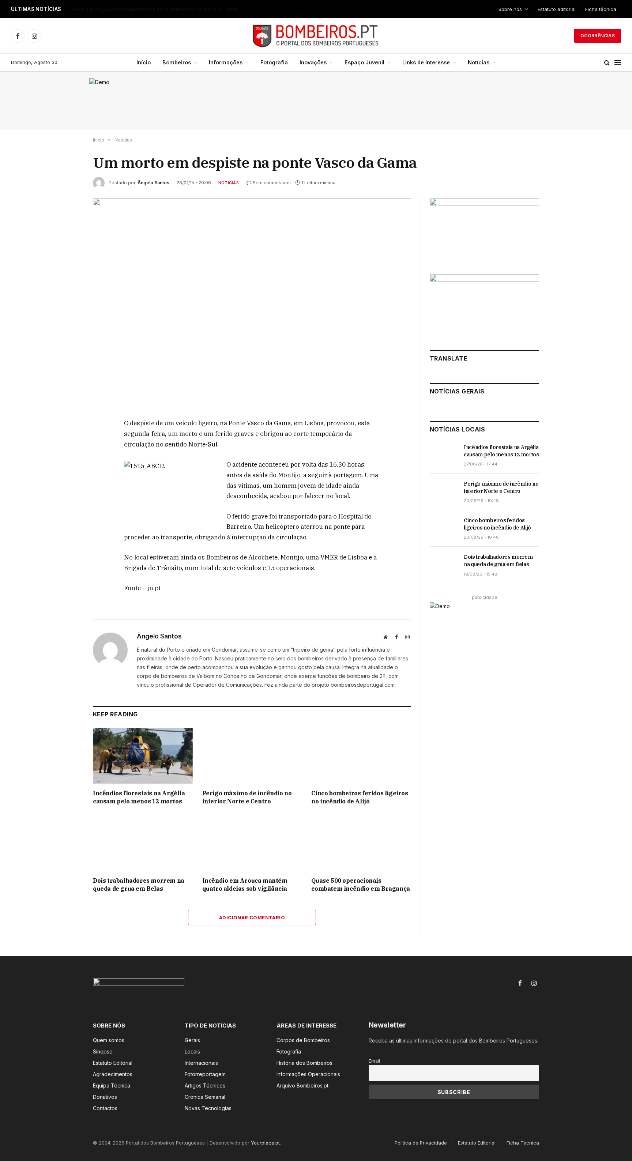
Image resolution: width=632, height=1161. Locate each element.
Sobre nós (510, 9)
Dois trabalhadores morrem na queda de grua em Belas (138, 884)
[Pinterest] (67, 492)
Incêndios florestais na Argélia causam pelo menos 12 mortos (139, 797)
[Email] (67, 509)
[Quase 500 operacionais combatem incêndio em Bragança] (361, 843)
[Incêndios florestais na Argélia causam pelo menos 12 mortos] (143, 756)
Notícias (478, 62)
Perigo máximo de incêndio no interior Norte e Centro (247, 797)
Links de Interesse (426, 62)
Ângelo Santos (153, 182)
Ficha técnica (600, 9)
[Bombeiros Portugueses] (316, 35)
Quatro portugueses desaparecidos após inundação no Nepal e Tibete (155, 9)
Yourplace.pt (265, 1143)
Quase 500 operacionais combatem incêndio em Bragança (360, 884)
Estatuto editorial (557, 9)
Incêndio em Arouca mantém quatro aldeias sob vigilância (244, 884)
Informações (225, 62)
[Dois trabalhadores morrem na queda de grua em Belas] (143, 843)
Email (374, 1061)
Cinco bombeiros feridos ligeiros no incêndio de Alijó (359, 797)
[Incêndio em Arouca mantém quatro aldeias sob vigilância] (252, 843)
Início (143, 62)
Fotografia (274, 62)
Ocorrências (597, 35)
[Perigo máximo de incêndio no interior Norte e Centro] (252, 756)
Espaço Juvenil (364, 62)
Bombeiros (176, 62)
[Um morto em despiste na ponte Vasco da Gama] (252, 302)
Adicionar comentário (252, 917)
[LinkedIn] (67, 475)
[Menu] (617, 62)
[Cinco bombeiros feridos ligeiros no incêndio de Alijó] (361, 756)
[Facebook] (67, 441)
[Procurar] (607, 62)
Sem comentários (272, 182)
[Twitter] (67, 458)
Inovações (313, 62)
